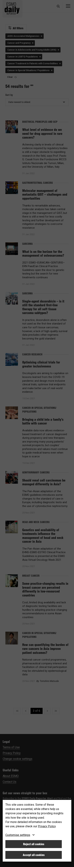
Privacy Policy (47, 826)
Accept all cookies (34, 855)
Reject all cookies (33, 844)
